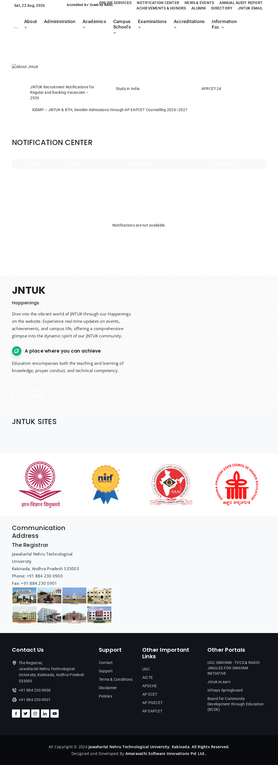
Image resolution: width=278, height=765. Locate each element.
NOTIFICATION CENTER (158, 3)
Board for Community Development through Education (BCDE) (235, 704)
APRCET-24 (211, 88)
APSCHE (149, 686)
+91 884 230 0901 (34, 700)
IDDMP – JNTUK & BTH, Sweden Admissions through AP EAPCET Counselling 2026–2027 (110, 110)
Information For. (224, 24)
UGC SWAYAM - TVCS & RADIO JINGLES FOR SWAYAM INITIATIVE (233, 668)
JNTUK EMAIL (250, 8)
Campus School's (122, 24)
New (18, 93)
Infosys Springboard (225, 690)
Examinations (152, 21)
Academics (94, 21)
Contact (106, 662)
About (30, 21)
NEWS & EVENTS (199, 3)
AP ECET (149, 694)
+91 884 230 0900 (34, 690)
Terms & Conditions (116, 679)
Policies (105, 696)
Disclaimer (108, 688)
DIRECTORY (221, 8)
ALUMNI (198, 8)
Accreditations (189, 21)
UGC (146, 669)
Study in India (128, 88)
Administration (59, 21)
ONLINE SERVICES (115, 3)
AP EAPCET (152, 711)
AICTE (147, 677)
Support (106, 671)
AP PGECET (152, 703)
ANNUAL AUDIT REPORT (241, 3)
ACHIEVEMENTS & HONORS (161, 8)
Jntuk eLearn (218, 682)
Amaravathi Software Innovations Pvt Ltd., (166, 753)
